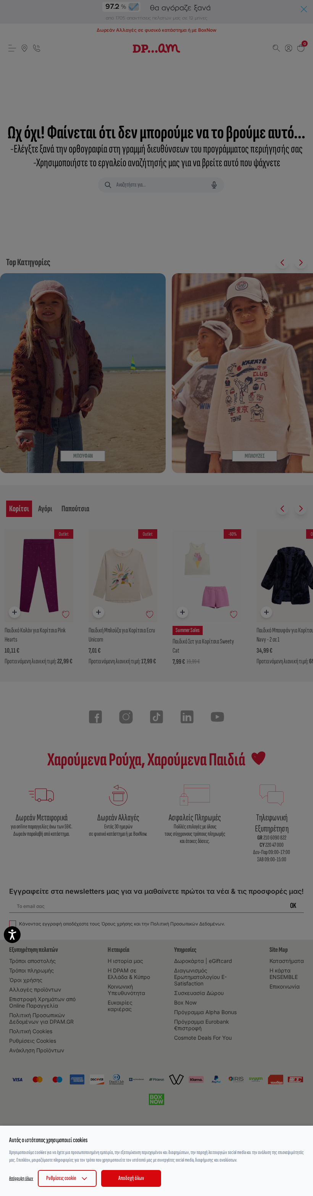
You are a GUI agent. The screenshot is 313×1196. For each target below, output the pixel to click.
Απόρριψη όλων (21, 1178)
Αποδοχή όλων (131, 1178)
